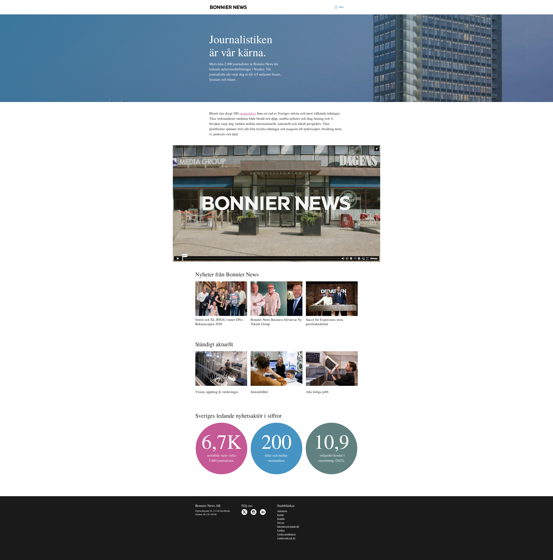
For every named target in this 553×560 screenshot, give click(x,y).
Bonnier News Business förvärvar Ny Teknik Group (276, 321)
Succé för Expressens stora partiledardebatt (324, 321)
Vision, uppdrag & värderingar (216, 392)
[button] (339, 7)
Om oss (280, 522)
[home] (228, 7)
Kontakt (281, 518)
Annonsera (282, 510)
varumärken (247, 113)
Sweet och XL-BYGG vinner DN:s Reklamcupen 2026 (219, 321)
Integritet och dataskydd (288, 526)
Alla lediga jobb (317, 392)
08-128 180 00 (210, 514)
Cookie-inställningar (286, 534)
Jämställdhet (259, 392)
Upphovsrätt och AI (286, 538)
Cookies (281, 530)
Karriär (280, 514)
